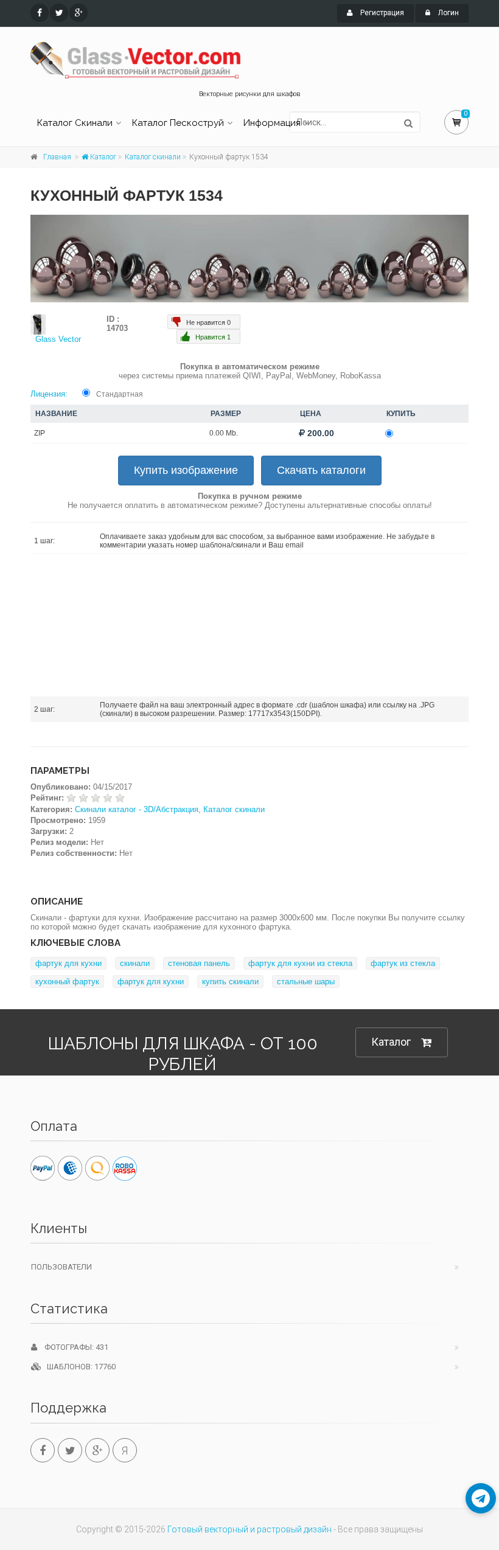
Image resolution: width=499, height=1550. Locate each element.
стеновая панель (199, 963)
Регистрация (381, 13)
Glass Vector (58, 339)
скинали (135, 963)
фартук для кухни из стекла (300, 963)
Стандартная (119, 394)
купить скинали (230, 981)
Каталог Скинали (75, 122)
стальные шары (306, 981)
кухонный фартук (67, 981)
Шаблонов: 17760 (78, 1366)
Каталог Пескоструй (178, 122)
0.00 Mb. (223, 433)
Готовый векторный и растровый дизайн (249, 1529)
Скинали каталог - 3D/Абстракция (136, 809)
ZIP (39, 433)
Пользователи (61, 1266)
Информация (272, 122)
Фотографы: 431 (72, 1347)
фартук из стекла (403, 963)
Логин (447, 13)
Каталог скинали (153, 157)
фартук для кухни (68, 963)
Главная (57, 157)
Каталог (102, 157)
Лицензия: (49, 393)
